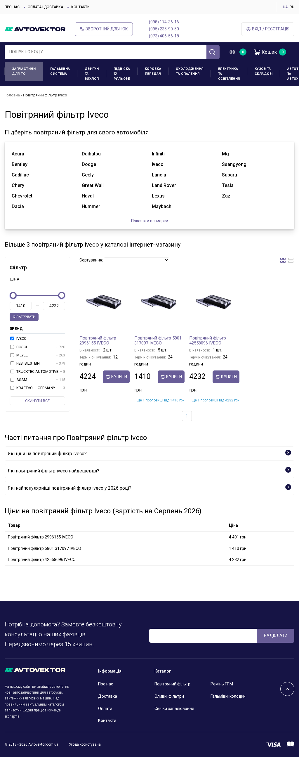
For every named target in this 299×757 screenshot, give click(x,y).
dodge (89, 164)
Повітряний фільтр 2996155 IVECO (97, 340)
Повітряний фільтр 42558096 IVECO (207, 340)
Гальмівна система (60, 71)
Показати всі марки (149, 221)
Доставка (107, 696)
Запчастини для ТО (24, 71)
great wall (93, 185)
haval (88, 196)
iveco (158, 164)
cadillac (20, 175)
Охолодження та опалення (190, 71)
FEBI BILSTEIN (40, 363)
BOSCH (40, 347)
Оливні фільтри (169, 696)
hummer (91, 206)
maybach (161, 206)
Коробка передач (153, 71)
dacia (18, 206)
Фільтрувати (24, 317)
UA (285, 7)
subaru (229, 175)
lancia (159, 175)
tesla (228, 185)
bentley (19, 164)
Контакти (80, 7)
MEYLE (40, 355)
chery (18, 185)
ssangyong (234, 164)
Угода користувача (85, 744)
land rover (164, 185)
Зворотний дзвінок (107, 29)
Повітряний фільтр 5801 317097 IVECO (158, 340)
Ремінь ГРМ (222, 684)
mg (225, 154)
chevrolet (22, 196)
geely (88, 175)
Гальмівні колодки (228, 696)
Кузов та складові (264, 71)
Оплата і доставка (45, 7)
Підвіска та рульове (122, 74)
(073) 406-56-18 (164, 36)
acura (18, 154)
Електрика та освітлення (229, 74)
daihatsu (91, 154)
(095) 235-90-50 (164, 29)
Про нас (12, 7)
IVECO (21, 338)
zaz (226, 196)
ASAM (40, 379)
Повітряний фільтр (172, 684)
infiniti (158, 154)
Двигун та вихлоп (92, 74)
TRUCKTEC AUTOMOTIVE (40, 371)
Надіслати (275, 635)
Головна (12, 95)
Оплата (105, 708)
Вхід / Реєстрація (270, 29)
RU (292, 7)
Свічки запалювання (174, 708)
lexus (158, 196)
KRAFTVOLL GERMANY (40, 388)
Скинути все (37, 401)
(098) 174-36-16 (164, 22)
